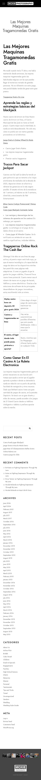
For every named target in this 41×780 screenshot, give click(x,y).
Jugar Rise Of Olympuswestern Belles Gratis (18, 449)
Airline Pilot (7, 651)
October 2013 (8, 625)
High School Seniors (10, 672)
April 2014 (7, 607)
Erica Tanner (9, 479)
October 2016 (8, 522)
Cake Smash (7, 657)
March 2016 (7, 540)
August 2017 (7, 512)
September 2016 (9, 525)
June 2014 (6, 601)
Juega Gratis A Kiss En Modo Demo (15, 446)
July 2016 (6, 528)
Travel (5, 693)
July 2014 (6, 598)
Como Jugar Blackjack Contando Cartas (18, 210)
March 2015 (7, 573)
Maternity (6, 678)
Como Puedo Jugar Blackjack (13, 443)
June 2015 (6, 564)
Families (6, 669)
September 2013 (9, 628)
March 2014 (7, 610)
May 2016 (6, 534)
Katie (7, 473)
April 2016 (7, 537)
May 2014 (6, 604)
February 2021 (8, 509)
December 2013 (9, 619)
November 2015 (9, 549)
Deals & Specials (9, 663)
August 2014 (7, 595)
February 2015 (8, 576)
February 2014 (8, 613)
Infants (5, 675)
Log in (5, 718)
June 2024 (7, 503)
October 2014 (8, 589)
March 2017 (7, 519)
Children (6, 660)
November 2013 (9, 622)
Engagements (8, 666)
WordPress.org (8, 728)
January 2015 (7, 580)
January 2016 (7, 543)
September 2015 (9, 555)
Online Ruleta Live (9, 452)
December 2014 (9, 583)
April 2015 (7, 570)
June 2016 (6, 531)
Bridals (5, 654)
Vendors (6, 699)
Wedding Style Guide (11, 705)
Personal (6, 684)
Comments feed (9, 725)
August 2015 (7, 558)
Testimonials (7, 687)
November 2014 (9, 586)
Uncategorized (8, 696)
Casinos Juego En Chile (11, 455)
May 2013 (6, 634)
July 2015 (6, 561)
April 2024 (7, 506)
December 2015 (9, 546)
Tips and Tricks (8, 690)
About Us (6, 647)
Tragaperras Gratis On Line (13, 97)
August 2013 (7, 632)
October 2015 (8, 552)
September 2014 (9, 592)
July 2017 (6, 515)
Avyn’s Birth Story (25, 490)
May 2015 (6, 567)
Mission (5, 681)
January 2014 (7, 616)
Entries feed (7, 721)
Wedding (6, 702)
